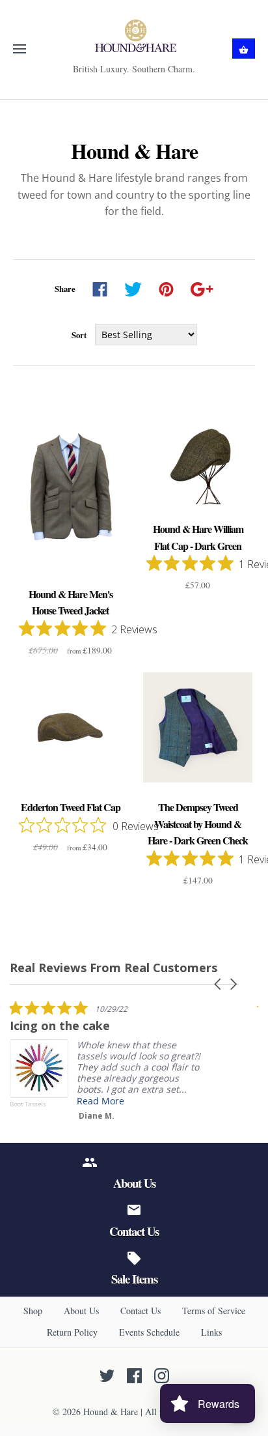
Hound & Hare (110, 1411)
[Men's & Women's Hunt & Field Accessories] (134, 36)
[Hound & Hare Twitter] (107, 1375)
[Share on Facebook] (100, 289)
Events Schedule (149, 1332)
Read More (100, 1101)
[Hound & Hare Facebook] (134, 1375)
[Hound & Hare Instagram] (161, 1375)
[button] (218, 984)
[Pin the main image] (166, 289)
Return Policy (72, 1332)
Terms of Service (213, 1310)
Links (211, 1332)
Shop (32, 1310)
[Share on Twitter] (133, 289)
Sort (79, 335)
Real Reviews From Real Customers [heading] (113, 967)
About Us (81, 1310)
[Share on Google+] (202, 289)
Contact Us (140, 1310)
